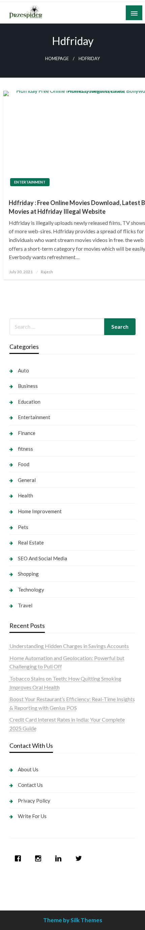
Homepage (57, 58)
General (27, 480)
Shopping (28, 574)
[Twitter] (80, 858)
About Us (28, 769)
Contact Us (30, 785)
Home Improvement (40, 511)
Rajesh (47, 271)
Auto (23, 370)
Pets (23, 527)
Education (29, 402)
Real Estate (31, 542)
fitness (25, 449)
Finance (26, 433)
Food (23, 464)
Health (25, 495)
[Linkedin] (60, 858)
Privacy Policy (34, 801)
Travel (25, 605)
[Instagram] (40, 858)
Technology (31, 590)
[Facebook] (19, 858)
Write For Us (32, 816)
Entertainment (30, 182)
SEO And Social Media (42, 558)
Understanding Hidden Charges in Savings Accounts (69, 646)
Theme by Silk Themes (72, 920)
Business (28, 386)
